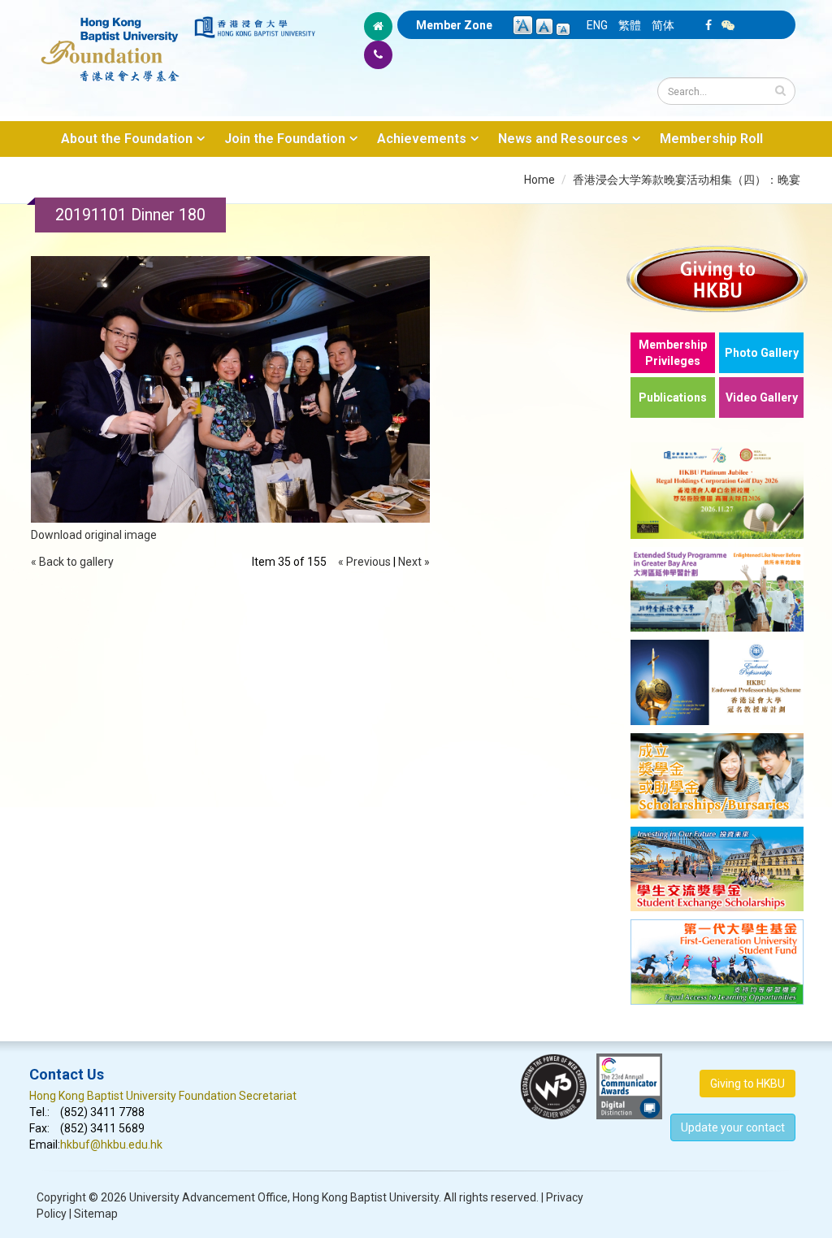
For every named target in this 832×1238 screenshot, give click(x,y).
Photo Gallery (762, 352)
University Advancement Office (208, 1197)
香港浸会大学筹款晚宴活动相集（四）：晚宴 (686, 179)
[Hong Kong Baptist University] (254, 27)
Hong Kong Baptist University (365, 1197)
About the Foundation (127, 138)
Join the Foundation (284, 138)
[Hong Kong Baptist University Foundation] (110, 40)
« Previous (364, 561)
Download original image (94, 534)
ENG (597, 25)
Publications (673, 397)
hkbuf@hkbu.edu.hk (111, 1144)
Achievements (421, 138)
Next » (414, 561)
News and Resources (563, 138)
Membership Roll (711, 138)
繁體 (629, 25)
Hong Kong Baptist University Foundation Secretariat (163, 1095)
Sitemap (96, 1213)
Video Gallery (762, 397)
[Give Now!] (717, 278)
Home (539, 179)
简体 (663, 25)
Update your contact (733, 1127)
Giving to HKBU (747, 1083)
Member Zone (454, 25)
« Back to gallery (72, 561)
